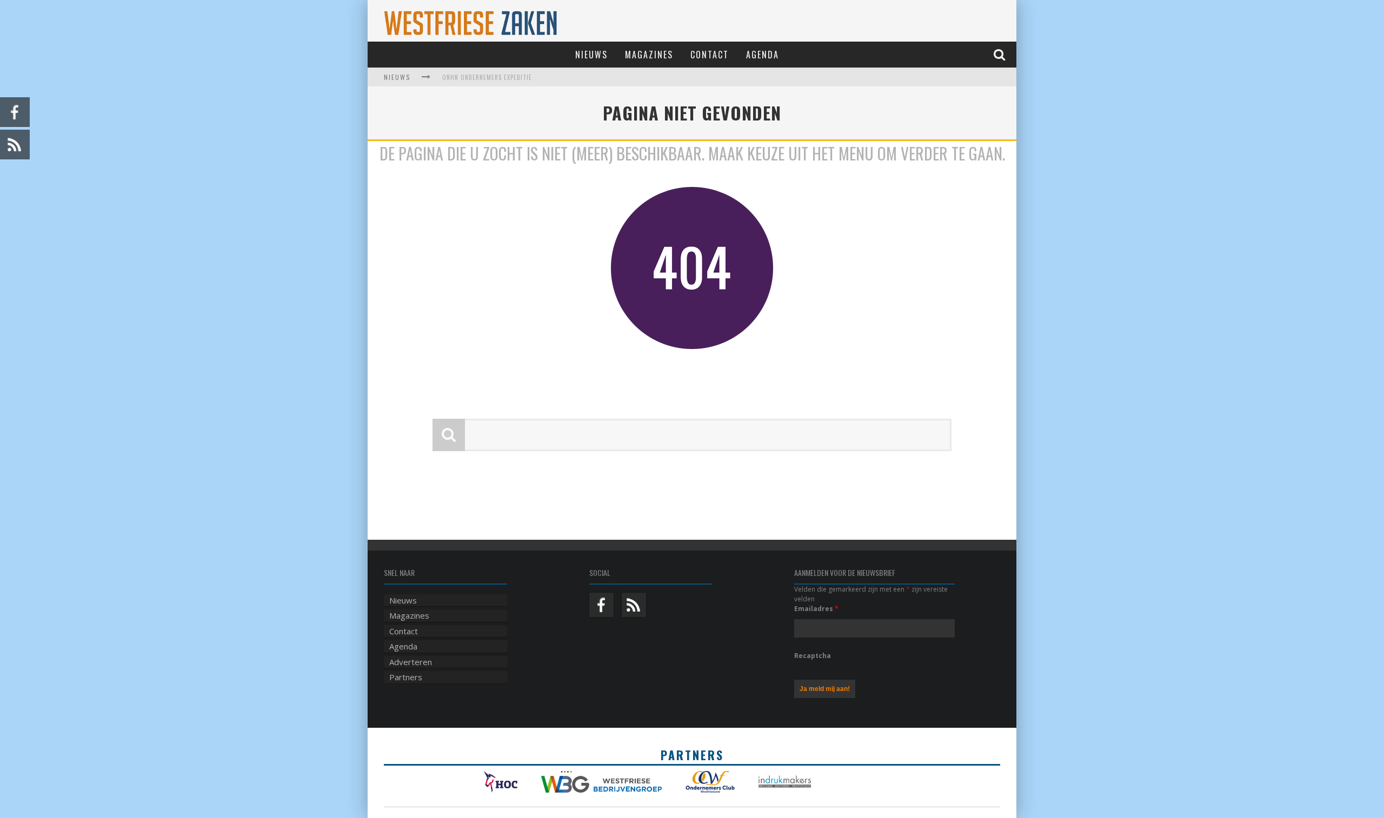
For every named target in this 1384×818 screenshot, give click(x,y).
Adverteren (410, 661)
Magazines (649, 54)
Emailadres (816, 608)
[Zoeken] (1001, 54)
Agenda (762, 54)
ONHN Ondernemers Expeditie (487, 77)
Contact (709, 54)
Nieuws (591, 54)
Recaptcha (812, 655)
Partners (405, 677)
